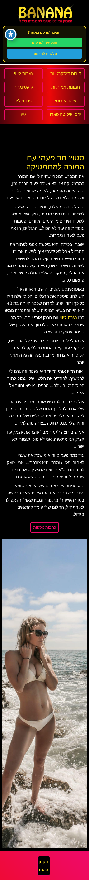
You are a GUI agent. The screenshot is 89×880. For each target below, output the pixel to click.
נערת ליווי (68, 317)
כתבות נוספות (44, 527)
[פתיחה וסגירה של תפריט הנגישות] (10, 34)
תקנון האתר (43, 865)
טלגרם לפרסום (44, 54)
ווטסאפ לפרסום (44, 42)
